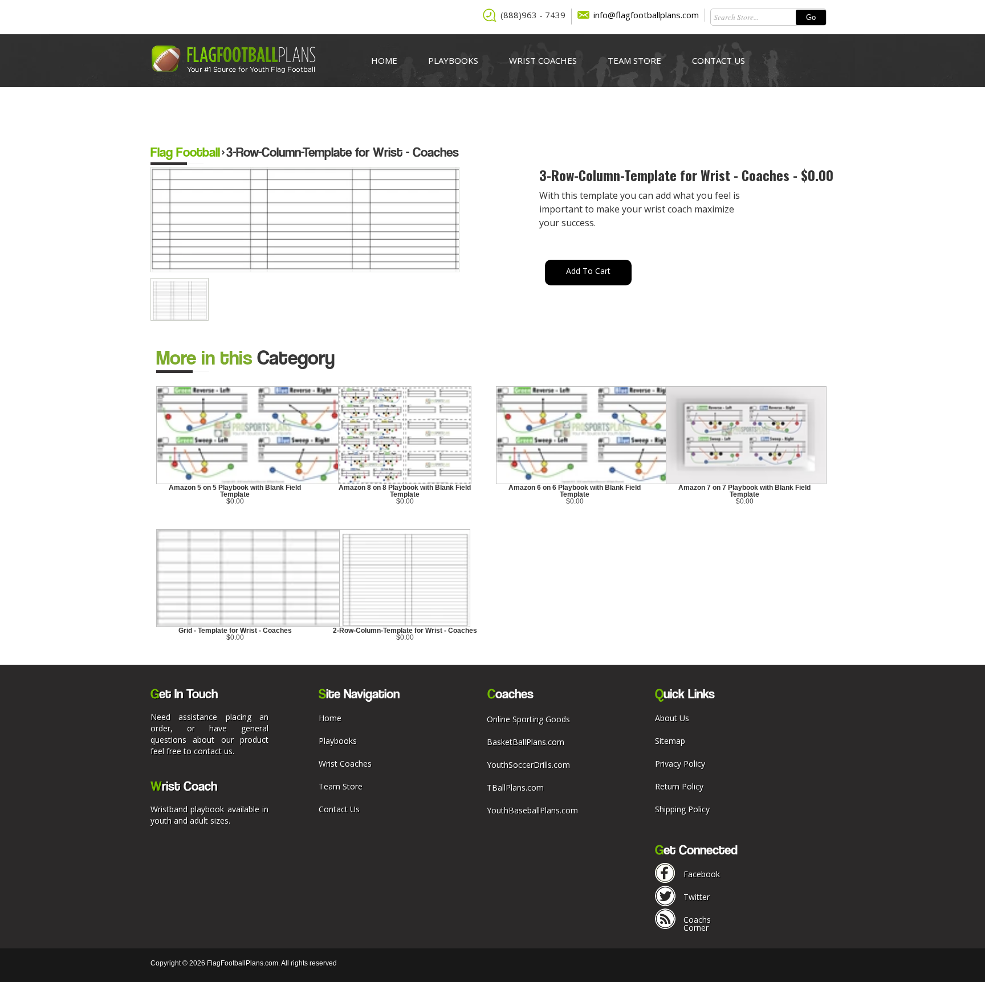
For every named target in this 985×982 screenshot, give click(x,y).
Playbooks (453, 60)
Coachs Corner (697, 923)
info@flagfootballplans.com (646, 15)
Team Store (634, 60)
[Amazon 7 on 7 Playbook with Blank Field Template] (746, 482)
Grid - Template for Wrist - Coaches (235, 631)
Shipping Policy (682, 809)
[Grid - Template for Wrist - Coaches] (300, 625)
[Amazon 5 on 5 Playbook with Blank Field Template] (254, 482)
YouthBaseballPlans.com (532, 810)
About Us (672, 718)
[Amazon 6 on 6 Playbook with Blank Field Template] (594, 482)
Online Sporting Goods (528, 719)
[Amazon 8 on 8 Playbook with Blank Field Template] (404, 482)
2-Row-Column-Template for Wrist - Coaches (405, 631)
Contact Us (718, 60)
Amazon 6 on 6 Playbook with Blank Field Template (574, 491)
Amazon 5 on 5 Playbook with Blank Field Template (235, 491)
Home (384, 60)
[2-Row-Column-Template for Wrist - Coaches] (405, 625)
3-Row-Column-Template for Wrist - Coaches (342, 151)
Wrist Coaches (543, 60)
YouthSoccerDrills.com (528, 764)
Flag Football (185, 151)
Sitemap (670, 740)
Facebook (701, 874)
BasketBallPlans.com (525, 741)
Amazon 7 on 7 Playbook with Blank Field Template (744, 491)
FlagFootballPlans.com (242, 963)
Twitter (696, 896)
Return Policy (679, 786)
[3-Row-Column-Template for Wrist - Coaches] (181, 317)
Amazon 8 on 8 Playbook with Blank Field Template (405, 491)
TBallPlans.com (515, 787)
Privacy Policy (680, 763)
